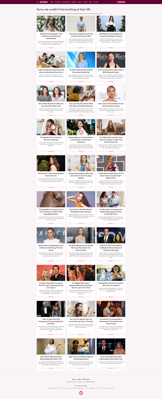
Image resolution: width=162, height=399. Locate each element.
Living (90, 2)
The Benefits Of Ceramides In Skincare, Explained (51, 138)
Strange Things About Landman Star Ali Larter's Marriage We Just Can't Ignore (51, 285)
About (74, 379)
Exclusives (58, 2)
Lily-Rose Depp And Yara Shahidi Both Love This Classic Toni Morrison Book (81, 248)
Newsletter (122, 2)
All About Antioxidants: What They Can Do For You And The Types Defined (81, 175)
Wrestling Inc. (111, 388)
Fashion (85, 2)
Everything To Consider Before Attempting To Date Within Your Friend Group (111, 321)
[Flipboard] (112, 2)
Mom (86, 388)
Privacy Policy (86, 379)
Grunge (74, 388)
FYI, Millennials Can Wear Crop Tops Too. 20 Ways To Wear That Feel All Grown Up (110, 139)
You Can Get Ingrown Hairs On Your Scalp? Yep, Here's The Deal (81, 320)
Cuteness (65, 388)
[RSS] (115, 2)
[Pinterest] (109, 2)
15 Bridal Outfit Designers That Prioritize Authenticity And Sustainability (51, 36)
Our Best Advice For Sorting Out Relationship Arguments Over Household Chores (111, 212)
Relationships (66, 2)
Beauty (80, 2)
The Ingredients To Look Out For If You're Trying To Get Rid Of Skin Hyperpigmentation (51, 212)
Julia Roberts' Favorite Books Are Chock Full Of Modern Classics (111, 35)
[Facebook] (106, 2)
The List (104, 388)
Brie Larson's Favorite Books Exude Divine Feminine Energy (111, 105)
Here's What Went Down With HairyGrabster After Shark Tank (110, 358)
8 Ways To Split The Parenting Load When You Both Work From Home (51, 71)
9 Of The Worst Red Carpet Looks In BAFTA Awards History (111, 71)
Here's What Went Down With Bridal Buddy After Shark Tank (51, 358)
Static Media (73, 381)
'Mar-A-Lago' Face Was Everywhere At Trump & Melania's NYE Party (51, 321)
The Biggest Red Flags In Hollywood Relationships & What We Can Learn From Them (81, 285)
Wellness (73, 2)
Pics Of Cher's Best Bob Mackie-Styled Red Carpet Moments (81, 211)
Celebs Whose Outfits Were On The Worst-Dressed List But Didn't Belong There (111, 175)
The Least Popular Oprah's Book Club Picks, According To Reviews (81, 105)
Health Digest (81, 388)
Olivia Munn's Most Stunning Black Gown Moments (51, 174)
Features (96, 2)
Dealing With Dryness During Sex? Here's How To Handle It (111, 284)
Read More (51, 47)
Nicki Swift (99, 388)
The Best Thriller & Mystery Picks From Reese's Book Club (81, 71)
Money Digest (92, 388)
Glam (70, 388)
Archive (79, 379)
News (52, 2)
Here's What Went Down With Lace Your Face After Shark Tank (51, 105)
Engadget (50, 388)
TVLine (60, 388)
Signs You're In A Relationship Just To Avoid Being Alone (81, 358)
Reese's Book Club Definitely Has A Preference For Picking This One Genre (50, 248)
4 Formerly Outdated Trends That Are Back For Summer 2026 (81, 35)
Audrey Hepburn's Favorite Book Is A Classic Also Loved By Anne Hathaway (81, 139)
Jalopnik (56, 388)
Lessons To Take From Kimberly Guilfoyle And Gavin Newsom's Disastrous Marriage (111, 248)
